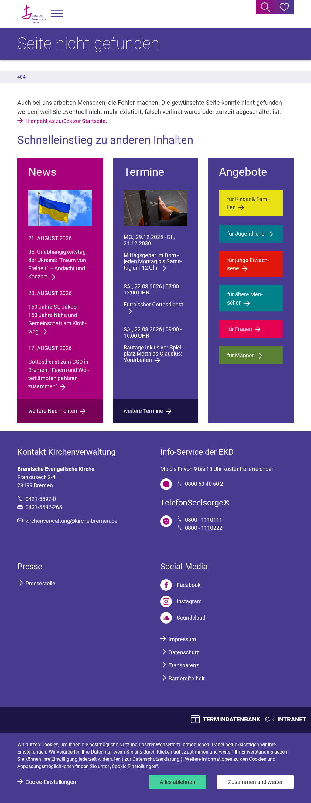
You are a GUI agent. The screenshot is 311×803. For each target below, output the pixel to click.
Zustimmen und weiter (255, 782)
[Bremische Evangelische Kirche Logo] (34, 14)
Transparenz (184, 665)
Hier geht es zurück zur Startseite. (66, 121)
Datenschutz (184, 652)
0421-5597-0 (41, 499)
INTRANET (291, 719)
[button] (57, 14)
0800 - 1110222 (203, 528)
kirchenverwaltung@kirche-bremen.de (72, 521)
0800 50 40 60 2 (204, 484)
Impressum (182, 639)
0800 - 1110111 (203, 519)
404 (21, 77)
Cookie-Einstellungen (51, 782)
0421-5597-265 (44, 507)
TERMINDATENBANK (231, 719)
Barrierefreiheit (187, 678)
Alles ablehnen (177, 782)
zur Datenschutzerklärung (153, 759)
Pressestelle (40, 583)
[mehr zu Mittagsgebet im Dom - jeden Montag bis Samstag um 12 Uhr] (155, 208)
